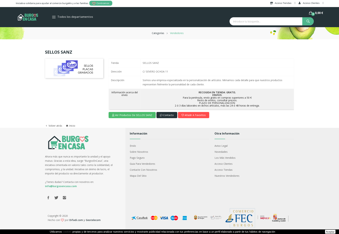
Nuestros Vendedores (227, 175)
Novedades (221, 151)
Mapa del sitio (138, 175)
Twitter (56, 198)
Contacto (168, 115)
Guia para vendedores (142, 163)
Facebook (48, 198)
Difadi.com (76, 220)
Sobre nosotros (139, 151)
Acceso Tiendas (224, 169)
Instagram (64, 198)
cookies (67, 231)
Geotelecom (93, 220)
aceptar (330, 231)
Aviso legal (221, 145)
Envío (133, 145)
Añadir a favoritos (195, 115)
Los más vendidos (225, 157)
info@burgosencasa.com (61, 186)
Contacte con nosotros (143, 169)
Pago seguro (137, 157)
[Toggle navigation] (53, 17)
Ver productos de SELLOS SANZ (133, 115)
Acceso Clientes (224, 163)
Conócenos (103, 3)
